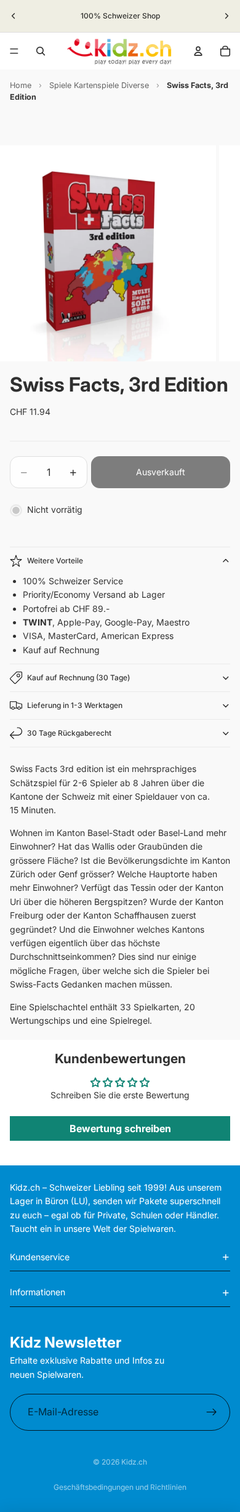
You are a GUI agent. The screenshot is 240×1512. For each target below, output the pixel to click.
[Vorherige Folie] (13, 16)
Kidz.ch (134, 1461)
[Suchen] (40, 51)
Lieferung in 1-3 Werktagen (74, 705)
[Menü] (14, 51)
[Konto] (198, 51)
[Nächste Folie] (226, 16)
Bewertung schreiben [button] (120, 1128)
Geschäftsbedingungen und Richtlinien (120, 1487)
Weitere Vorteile (55, 560)
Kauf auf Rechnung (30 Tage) (78, 677)
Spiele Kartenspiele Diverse (99, 85)
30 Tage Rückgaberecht (69, 733)
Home (20, 85)
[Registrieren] (212, 1412)
